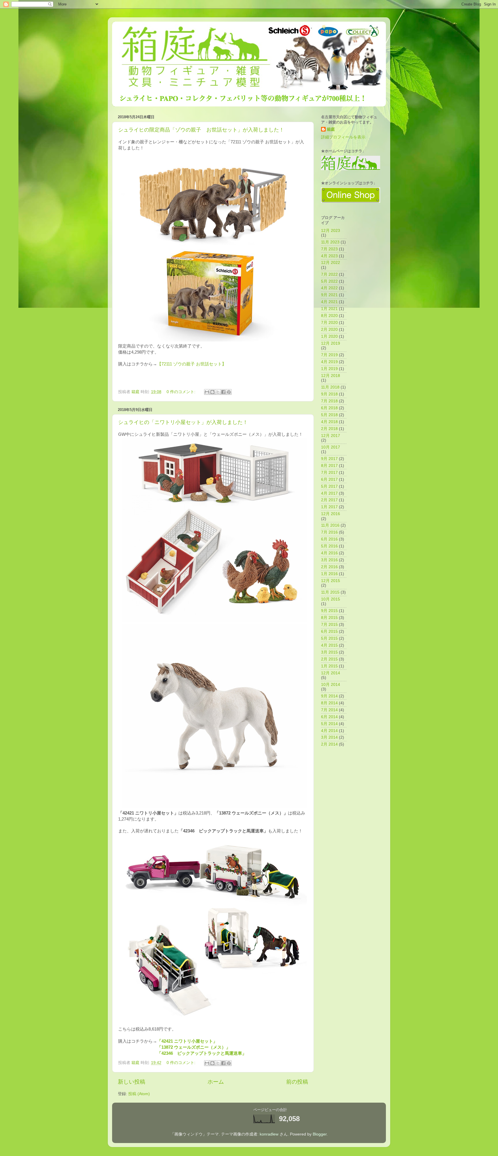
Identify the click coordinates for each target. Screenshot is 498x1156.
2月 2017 (329, 500)
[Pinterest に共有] (229, 392)
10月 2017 (330, 447)
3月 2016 (329, 560)
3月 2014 (329, 737)
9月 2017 (329, 459)
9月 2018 (329, 394)
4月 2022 (329, 288)
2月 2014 (329, 744)
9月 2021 (329, 295)
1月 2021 (329, 309)
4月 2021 (329, 302)
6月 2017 (329, 479)
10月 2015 (330, 599)
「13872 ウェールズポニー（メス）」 (193, 1047)
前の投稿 (297, 1082)
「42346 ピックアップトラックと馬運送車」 (201, 1053)
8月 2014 (329, 703)
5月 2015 (329, 638)
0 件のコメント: (182, 392)
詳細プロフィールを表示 (343, 137)
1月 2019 (329, 369)
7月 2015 (329, 624)
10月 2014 (330, 684)
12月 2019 (330, 343)
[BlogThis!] (212, 392)
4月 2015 (329, 645)
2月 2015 (329, 659)
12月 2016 (330, 514)
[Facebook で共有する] (223, 392)
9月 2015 (329, 611)
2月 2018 (329, 429)
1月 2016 (329, 574)
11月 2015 (330, 592)
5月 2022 (329, 281)
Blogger (320, 1134)
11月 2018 (330, 387)
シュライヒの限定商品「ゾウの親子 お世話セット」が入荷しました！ (201, 130)
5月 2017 (329, 486)
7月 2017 (329, 472)
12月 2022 (330, 262)
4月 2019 (329, 362)
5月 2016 (329, 546)
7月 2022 (329, 274)
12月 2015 (330, 581)
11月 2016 (330, 525)
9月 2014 (329, 696)
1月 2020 (329, 336)
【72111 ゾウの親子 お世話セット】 (191, 364)
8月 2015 (329, 617)
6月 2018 (329, 408)
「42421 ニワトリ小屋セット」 (187, 1041)
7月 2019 (329, 355)
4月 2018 (329, 422)
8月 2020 (329, 316)
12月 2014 (330, 673)
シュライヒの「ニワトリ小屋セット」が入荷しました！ (183, 422)
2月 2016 (329, 567)
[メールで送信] (207, 392)
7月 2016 (329, 532)
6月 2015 (329, 631)
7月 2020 (329, 322)
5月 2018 (329, 415)
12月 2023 (330, 230)
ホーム (215, 1082)
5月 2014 (329, 724)
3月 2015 (329, 652)
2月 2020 (329, 329)
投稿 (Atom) (139, 1094)
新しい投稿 (131, 1082)
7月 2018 (329, 401)
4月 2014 (329, 731)
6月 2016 (329, 539)
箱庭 (331, 129)
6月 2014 (329, 717)
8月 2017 (329, 465)
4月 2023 (329, 256)
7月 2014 (329, 710)
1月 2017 (329, 507)
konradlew (269, 1134)
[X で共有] (218, 392)
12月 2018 (330, 376)
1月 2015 (329, 666)
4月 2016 (329, 553)
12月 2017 (330, 436)
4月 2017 (329, 493)
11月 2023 (330, 242)
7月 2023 (329, 249)
